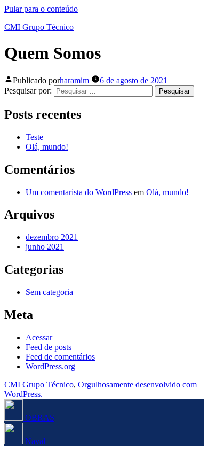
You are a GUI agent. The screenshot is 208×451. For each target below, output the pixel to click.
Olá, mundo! (47, 146)
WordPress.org (50, 366)
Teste (34, 137)
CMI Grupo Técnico (39, 27)
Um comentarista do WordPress (79, 192)
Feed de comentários (60, 356)
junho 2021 (45, 246)
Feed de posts (48, 347)
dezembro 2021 (52, 237)
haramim (74, 80)
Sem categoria (49, 292)
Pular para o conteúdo (41, 8)
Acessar (39, 337)
